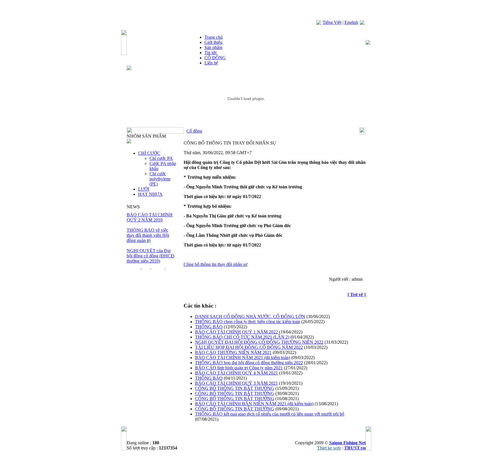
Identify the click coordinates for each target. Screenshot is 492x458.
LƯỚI (143, 189)
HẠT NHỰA (150, 194)
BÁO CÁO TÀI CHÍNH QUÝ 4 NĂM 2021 (236, 373)
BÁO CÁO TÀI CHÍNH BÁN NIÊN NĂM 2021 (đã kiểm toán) (254, 403)
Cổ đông (194, 131)
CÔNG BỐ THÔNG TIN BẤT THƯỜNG (234, 388)
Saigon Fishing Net (347, 442)
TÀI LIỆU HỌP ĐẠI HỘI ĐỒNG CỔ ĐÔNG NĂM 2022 (249, 347)
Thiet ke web (329, 447)
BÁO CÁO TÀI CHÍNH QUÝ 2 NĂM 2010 (150, 217)
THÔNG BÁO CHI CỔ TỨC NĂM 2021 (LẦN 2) (242, 337)
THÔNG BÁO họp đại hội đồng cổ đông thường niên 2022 (249, 362)
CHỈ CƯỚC (149, 153)
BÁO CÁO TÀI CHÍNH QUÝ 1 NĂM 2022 (236, 331)
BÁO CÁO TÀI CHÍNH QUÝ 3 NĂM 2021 (236, 383)
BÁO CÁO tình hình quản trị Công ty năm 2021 (239, 367)
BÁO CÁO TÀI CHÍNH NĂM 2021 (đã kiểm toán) (242, 357)
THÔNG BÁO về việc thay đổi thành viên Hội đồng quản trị (148, 235)
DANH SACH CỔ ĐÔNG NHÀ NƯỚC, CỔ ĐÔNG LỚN (250, 316)
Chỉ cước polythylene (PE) (160, 178)
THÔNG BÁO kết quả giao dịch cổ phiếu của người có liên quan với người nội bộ (269, 414)
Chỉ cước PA (161, 158)
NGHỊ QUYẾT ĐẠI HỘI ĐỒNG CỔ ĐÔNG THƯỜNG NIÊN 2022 (259, 342)
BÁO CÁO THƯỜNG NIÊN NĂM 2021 (233, 352)
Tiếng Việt (332, 22)
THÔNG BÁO (209, 326)
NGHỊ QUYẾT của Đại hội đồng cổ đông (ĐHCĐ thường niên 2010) (150, 255)
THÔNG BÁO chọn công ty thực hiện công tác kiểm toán (247, 321)
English (351, 22)
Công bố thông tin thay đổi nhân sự (215, 264)
